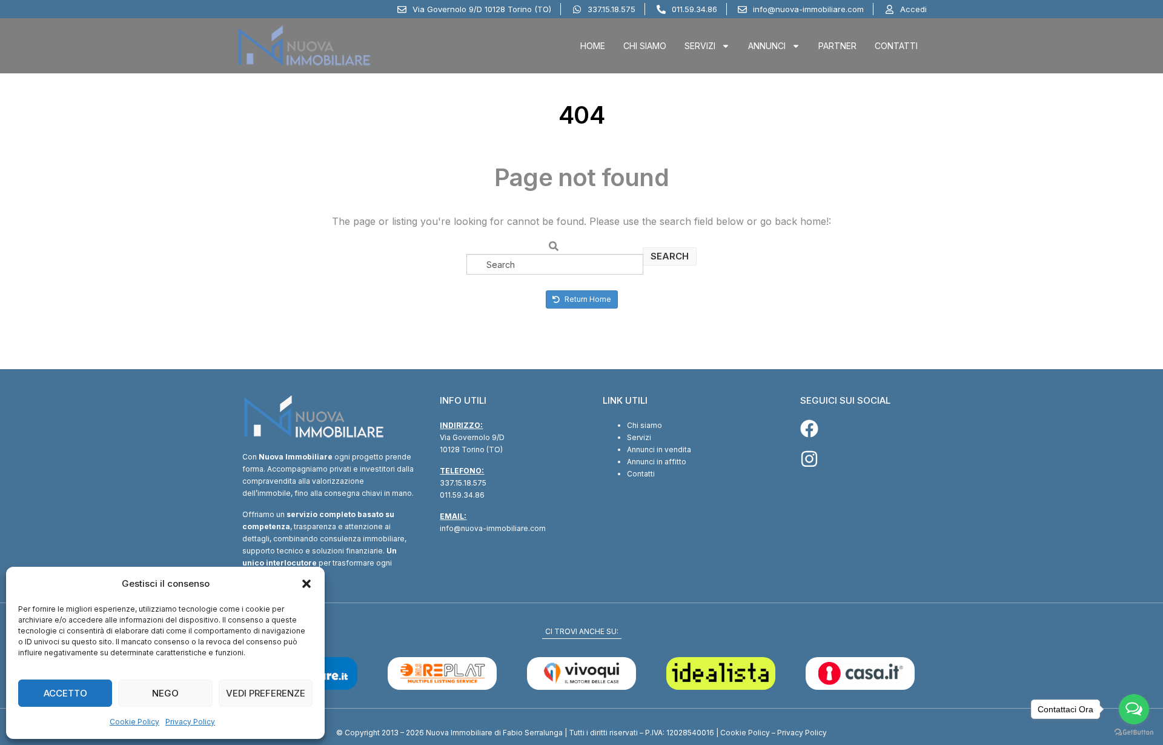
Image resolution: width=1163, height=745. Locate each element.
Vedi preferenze (265, 693)
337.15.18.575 (463, 482)
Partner (837, 46)
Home (592, 46)
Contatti (896, 46)
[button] (306, 584)
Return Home (587, 299)
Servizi (699, 46)
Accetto (65, 693)
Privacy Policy (190, 721)
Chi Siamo (644, 46)
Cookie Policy (134, 721)
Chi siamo (644, 425)
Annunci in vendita (659, 449)
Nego (165, 693)
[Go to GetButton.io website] (1134, 733)
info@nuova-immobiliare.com (493, 528)
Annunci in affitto (656, 461)
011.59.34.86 (462, 494)
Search (670, 256)
